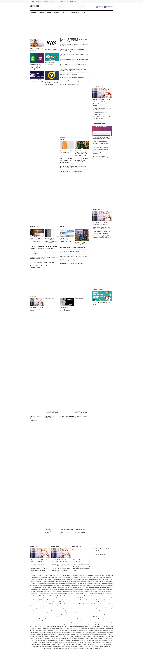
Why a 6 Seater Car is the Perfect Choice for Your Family (81, 412)
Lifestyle (65, 12)
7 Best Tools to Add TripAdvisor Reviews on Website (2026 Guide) (35, 240)
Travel (84, 12)
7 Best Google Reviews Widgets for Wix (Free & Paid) (51, 49)
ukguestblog (97, 648)
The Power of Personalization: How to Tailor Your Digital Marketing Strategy (73, 70)
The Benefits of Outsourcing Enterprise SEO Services (74, 81)
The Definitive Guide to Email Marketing (51, 63)
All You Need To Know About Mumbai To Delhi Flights (74, 256)
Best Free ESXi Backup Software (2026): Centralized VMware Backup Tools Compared (51, 240)
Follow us (100, 6)
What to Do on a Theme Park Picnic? (70, 84)
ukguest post (36, 6)
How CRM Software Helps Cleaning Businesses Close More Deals (51, 412)
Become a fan (109, 6)
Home (32, 1)
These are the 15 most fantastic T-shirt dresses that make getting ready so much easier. (74, 161)
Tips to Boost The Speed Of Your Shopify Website (36, 80)
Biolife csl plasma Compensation (68, 74)
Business (33, 12)
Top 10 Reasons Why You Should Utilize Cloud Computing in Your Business (66, 532)
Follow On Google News (70, 1)
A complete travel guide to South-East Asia (71, 263)
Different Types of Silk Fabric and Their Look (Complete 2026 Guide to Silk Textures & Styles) (81, 153)
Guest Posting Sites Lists (56, 1)
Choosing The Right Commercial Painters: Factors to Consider (80, 531)
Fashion (49, 12)
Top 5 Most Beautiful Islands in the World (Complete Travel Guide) (66, 240)
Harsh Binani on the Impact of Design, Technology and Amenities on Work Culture (44, 257)
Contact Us (45, 1)
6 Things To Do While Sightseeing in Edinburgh (72, 77)
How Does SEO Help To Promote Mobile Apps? (42, 262)
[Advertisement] (71, 26)
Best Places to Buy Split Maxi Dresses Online (66, 151)
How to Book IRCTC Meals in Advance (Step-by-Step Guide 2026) (73, 40)
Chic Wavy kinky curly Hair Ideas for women (71, 171)
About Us (38, 1)
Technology (57, 12)
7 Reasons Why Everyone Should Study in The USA (36, 49)
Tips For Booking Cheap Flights (68, 260)
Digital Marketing (75, 12)
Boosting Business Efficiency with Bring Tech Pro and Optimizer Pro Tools (81, 568)
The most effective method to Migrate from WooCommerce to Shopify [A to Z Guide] (36, 67)
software (41, 12)
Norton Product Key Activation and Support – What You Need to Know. (51, 82)
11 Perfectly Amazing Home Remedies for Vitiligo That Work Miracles (101, 143)
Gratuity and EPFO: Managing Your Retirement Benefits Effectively (66, 309)
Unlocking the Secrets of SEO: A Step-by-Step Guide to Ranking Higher (43, 247)
